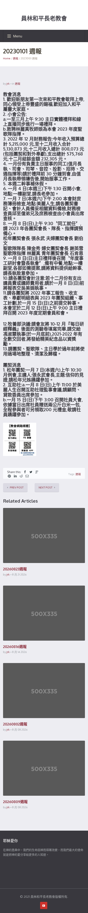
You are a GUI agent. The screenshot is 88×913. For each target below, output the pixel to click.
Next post (45, 487)
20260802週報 (15, 724)
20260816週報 (15, 646)
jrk (8, 83)
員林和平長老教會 (44, 18)
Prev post (17, 487)
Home (6, 58)
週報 (15, 58)
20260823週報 (15, 569)
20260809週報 (15, 801)
